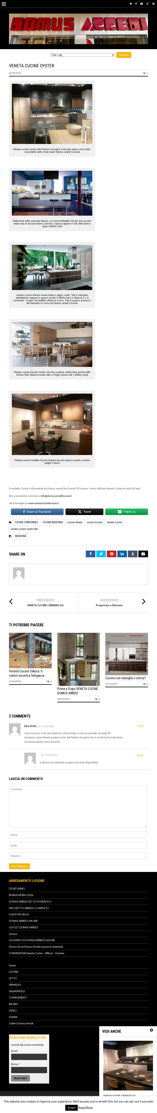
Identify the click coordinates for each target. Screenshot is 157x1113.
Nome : (15, 1064)
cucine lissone (95, 522)
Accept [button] (71, 1107)
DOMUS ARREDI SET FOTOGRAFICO (30, 901)
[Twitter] (131, 3)
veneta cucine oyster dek (24, 529)
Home (12, 965)
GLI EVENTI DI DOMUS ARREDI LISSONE (32, 940)
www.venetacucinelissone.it (43, 503)
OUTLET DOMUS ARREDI (23, 927)
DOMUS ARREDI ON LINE (23, 920)
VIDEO (13, 1010)
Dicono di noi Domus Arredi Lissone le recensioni (36, 946)
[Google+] (147, 3)
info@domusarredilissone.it (56, 495)
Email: (15, 1050)
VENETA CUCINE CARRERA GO (45, 605)
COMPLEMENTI (18, 997)
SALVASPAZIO (17, 991)
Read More (85, 1107)
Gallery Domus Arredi (21, 1023)
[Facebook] (136, 3)
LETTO (13, 978)
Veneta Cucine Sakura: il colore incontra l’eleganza (26, 673)
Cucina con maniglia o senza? (125, 678)
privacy (13, 933)
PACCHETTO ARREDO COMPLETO (29, 908)
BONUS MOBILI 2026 (21, 895)
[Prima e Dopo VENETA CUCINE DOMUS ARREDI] (78, 684)
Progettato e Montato (109, 605)
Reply (140, 725)
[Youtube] (141, 3)
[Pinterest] (153, 3)
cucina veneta (74, 522)
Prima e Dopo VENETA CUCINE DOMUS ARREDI (77, 691)
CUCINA (13, 971)
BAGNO (13, 1004)
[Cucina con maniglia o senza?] (126, 674)
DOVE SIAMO (17, 888)
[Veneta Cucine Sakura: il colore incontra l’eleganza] (30, 667)
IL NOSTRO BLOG (19, 914)
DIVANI (13, 1017)
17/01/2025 (48, 726)
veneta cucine (114, 522)
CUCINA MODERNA (53, 522)
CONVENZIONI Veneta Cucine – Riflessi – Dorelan (36, 953)
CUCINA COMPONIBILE (26, 522)
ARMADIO (15, 984)
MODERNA (20, 536)
